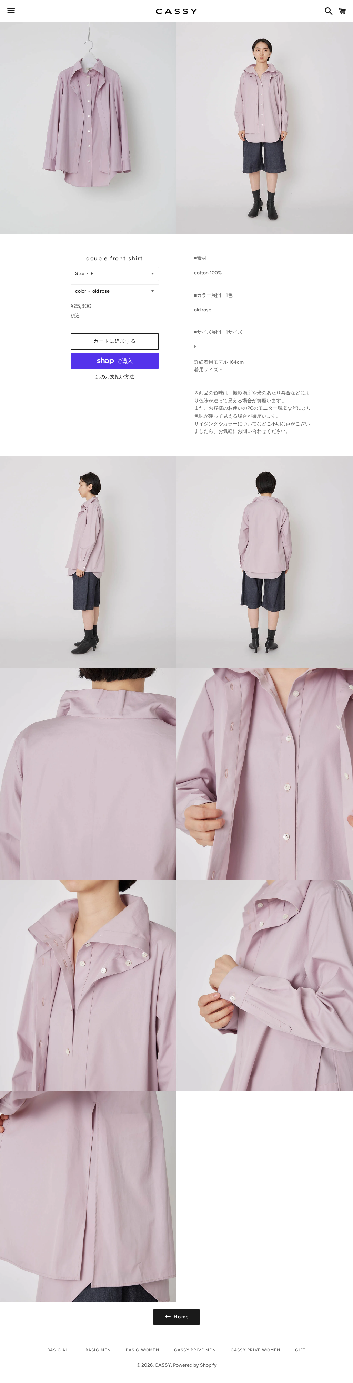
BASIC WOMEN (142, 1350)
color (80, 291)
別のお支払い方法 (114, 377)
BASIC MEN (98, 1350)
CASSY (163, 1365)
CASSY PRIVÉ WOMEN (255, 1350)
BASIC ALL (59, 1350)
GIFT (300, 1350)
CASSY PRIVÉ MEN (195, 1350)
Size (79, 274)
